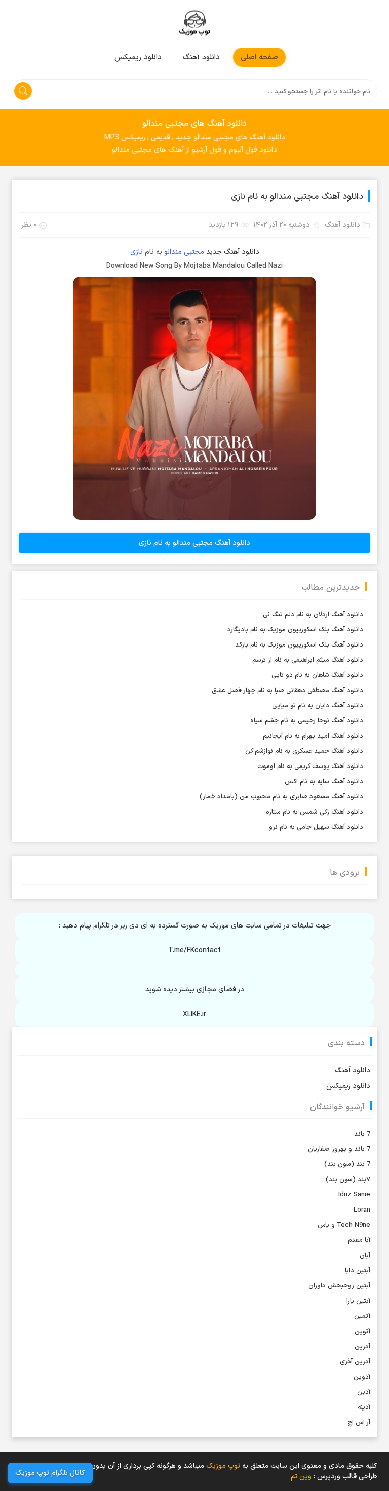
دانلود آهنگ (201, 57)
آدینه (364, 1407)
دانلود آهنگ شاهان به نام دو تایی (317, 675)
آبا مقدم (359, 1240)
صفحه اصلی (259, 57)
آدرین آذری (355, 1362)
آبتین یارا (358, 1301)
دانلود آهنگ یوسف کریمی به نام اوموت (310, 766)
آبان (365, 1256)
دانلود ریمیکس (138, 57)
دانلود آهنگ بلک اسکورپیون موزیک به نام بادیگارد (295, 630)
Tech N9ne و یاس (344, 1225)
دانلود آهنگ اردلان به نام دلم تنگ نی (313, 615)
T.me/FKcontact (194, 950)
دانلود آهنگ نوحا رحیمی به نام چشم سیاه (306, 721)
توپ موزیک (194, 24)
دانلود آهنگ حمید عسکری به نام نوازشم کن (304, 751)
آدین (363, 1392)
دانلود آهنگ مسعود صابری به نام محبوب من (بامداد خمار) (281, 797)
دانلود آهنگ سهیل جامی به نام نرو (316, 827)
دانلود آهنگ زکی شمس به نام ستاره (314, 812)
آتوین (362, 1331)
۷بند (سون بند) (348, 1180)
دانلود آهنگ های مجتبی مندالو (194, 123)
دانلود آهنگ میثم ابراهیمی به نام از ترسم (307, 660)
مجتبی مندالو (184, 252)
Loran (362, 1210)
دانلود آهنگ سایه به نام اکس (324, 782)
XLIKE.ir (194, 1014)
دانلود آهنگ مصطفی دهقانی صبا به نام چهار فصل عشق (287, 691)
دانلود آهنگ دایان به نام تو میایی (317, 706)
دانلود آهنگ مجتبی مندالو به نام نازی (297, 197)
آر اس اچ (358, 1423)
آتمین (362, 1316)
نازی (136, 252)
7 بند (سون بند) (347, 1164)
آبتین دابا (357, 1271)
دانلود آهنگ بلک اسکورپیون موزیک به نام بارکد (299, 645)
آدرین (362, 1347)
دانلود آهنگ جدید (232, 252)
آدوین (362, 1377)
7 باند (362, 1134)
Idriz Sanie (354, 1195)
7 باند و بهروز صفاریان (339, 1149)
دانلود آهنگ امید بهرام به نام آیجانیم (313, 736)
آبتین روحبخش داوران (339, 1286)
